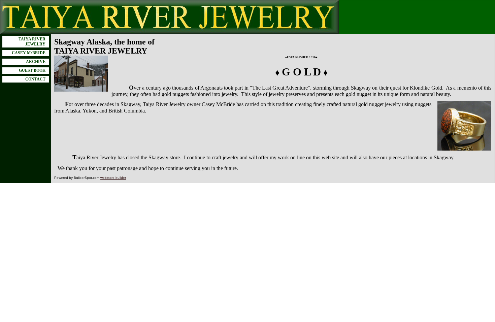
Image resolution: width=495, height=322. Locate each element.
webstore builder (113, 178)
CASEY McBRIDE (28, 53)
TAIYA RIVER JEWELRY (32, 41)
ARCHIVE (35, 61)
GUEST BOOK (32, 70)
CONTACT (35, 79)
